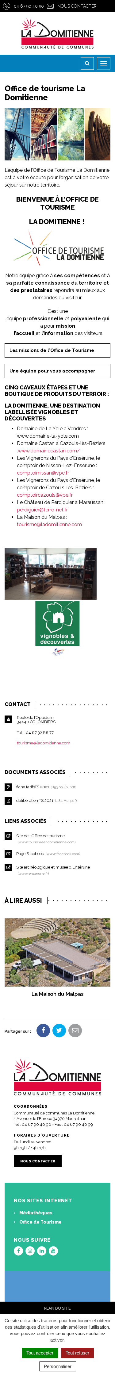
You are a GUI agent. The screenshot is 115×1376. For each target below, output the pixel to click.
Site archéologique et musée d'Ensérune (52, 870)
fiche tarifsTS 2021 (45, 787)
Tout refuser (77, 1352)
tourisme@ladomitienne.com (49, 524)
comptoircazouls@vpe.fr (45, 495)
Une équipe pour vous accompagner (52, 371)
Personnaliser (57, 1366)
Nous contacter (77, 6)
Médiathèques (35, 1212)
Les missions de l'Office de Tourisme (52, 350)
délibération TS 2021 (45, 800)
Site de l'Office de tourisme (45, 838)
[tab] (57, 350)
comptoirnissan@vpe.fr (43, 473)
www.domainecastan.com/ (49, 451)
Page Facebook (47, 853)
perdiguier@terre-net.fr (42, 510)
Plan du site (57, 1308)
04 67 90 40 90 (29, 6)
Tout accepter (39, 1352)
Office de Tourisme (40, 1222)
